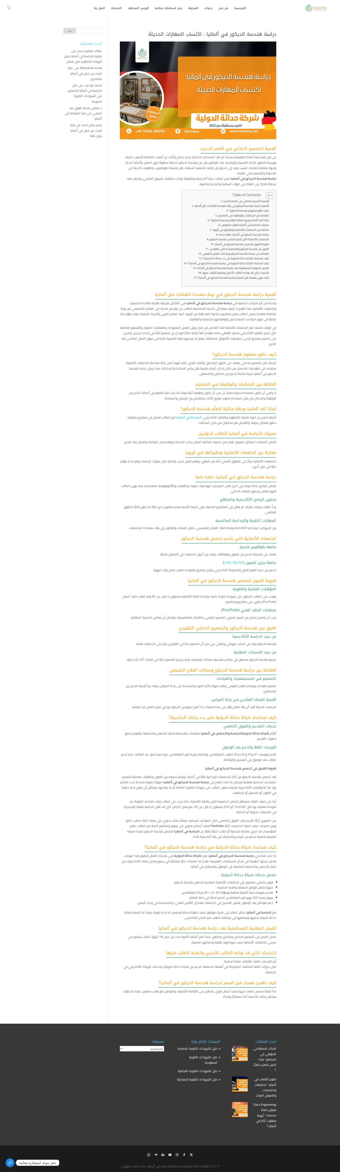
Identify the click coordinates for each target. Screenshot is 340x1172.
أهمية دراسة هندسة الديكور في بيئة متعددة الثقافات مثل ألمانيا (231, 205)
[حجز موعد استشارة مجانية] (10, 1162)
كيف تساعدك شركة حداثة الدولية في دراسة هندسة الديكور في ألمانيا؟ (228, 263)
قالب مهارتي (129, 1166)
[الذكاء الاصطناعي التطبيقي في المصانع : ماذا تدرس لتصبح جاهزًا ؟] (240, 1054)
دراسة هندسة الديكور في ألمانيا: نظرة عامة (244, 234)
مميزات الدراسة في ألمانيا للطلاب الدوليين (245, 225)
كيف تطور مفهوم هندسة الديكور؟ (249, 210)
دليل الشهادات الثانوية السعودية (203, 1059)
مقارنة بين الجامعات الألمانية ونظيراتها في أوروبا (240, 229)
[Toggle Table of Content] (267, 195)
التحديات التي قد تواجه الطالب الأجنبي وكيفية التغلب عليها (235, 272)
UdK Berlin (233, 562)
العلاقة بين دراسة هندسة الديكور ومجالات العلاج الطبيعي (235, 253)
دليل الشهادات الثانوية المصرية (197, 1048)
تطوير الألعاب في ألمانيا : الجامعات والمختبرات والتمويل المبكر (265, 1087)
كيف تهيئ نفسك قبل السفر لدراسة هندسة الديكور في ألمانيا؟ (233, 277)
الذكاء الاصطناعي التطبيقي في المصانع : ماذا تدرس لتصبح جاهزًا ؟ (264, 1059)
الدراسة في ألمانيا (188, 417)
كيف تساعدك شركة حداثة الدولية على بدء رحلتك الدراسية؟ (236, 258)
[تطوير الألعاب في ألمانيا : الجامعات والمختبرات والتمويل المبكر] (240, 1085)
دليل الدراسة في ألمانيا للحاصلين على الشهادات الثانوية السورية (84, 93)
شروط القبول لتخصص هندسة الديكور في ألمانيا (242, 244)
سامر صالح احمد (91, 125)
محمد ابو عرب (93, 85)
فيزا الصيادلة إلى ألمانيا (83, 115)
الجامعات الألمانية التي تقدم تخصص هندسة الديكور (239, 239)
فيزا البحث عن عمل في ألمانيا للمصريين (85, 73)
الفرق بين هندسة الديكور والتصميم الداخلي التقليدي (239, 249)
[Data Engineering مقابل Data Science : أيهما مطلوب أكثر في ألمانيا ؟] (240, 1110)
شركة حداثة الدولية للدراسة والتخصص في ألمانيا (178, 1166)
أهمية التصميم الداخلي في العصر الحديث (246, 201)
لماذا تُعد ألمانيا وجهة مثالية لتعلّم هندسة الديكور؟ (239, 220)
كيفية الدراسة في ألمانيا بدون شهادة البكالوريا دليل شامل (83, 58)
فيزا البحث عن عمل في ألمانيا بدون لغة (86, 130)
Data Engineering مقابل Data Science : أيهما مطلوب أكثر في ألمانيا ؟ (264, 1115)
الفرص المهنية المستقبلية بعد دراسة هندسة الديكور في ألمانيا (233, 268)
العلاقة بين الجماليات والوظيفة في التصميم (243, 215)
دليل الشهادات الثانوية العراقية (197, 1071)
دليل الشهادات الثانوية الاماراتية (197, 1079)
